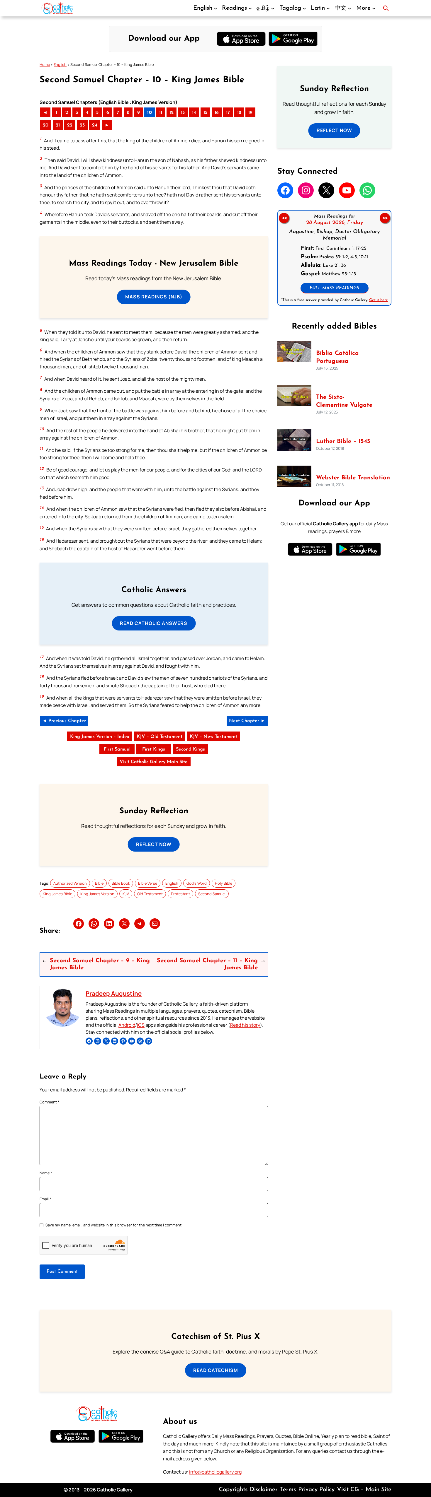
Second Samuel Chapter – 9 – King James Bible (100, 964)
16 (217, 112)
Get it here (378, 300)
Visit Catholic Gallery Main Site (154, 762)
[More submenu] (374, 8)
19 (250, 112)
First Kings (153, 749)
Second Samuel (211, 893)
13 (183, 112)
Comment (50, 1102)
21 (58, 125)
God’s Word (196, 883)
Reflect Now (154, 844)
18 (239, 112)
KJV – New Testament (213, 736)
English (60, 64)
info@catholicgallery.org (215, 1472)
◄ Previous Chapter (64, 721)
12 (171, 112)
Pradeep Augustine (114, 993)
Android (126, 1025)
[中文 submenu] (349, 8)
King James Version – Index (99, 736)
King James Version (97, 893)
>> (385, 218)
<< (283, 218)
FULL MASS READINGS (334, 288)
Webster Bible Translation (353, 478)
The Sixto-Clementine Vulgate (344, 401)
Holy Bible (223, 883)
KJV (126, 893)
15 (205, 112)
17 (228, 112)
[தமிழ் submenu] (272, 8)
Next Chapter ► (247, 721)
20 (45, 125)
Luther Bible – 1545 (343, 442)
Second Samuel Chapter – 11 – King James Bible (207, 964)
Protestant (180, 893)
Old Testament (150, 893)
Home (45, 64)
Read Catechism (215, 1370)
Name (46, 1172)
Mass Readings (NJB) (153, 296)
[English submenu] (215, 8)
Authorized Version (70, 883)
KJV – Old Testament (159, 736)
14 (194, 112)
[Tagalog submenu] (304, 8)
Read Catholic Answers (153, 623)
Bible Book (121, 883)
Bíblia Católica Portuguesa (337, 357)
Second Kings (190, 749)
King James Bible (57, 893)
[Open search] (385, 8)
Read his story (245, 1025)
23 (82, 125)
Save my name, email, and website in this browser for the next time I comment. (113, 1225)
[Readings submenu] (250, 8)
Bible (99, 883)
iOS (141, 1025)
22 (69, 125)
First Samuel (117, 749)
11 (160, 112)
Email (45, 1199)
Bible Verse (147, 883)
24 (94, 125)
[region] (334, 258)
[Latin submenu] (328, 8)
